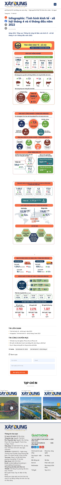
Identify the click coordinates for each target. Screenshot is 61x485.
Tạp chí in (47, 470)
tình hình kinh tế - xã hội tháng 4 (38, 349)
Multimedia (34, 465)
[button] (58, 404)
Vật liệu (47, 460)
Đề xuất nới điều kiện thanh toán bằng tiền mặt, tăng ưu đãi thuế (27, 343)
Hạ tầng (47, 455)
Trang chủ (7, 13)
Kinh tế (33, 463)
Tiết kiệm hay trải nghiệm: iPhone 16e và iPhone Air (23, 341)
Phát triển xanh (49, 463)
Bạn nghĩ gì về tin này (19, 372)
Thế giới (33, 470)
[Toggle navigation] (55, 4)
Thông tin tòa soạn (11, 434)
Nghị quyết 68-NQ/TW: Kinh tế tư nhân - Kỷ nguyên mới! (29, 10)
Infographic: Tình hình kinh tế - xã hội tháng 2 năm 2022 (25, 333)
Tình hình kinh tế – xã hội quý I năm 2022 (21, 331)
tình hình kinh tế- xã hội (22, 349)
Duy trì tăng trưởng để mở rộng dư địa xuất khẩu (23, 345)
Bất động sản (35, 460)
